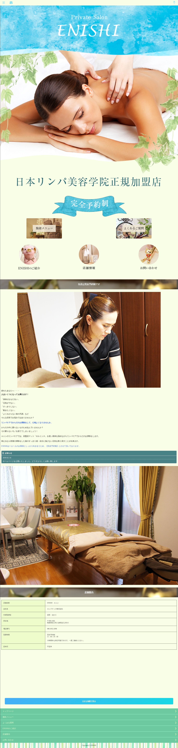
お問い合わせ (8, 740)
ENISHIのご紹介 (9, 728)
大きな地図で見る (89, 701)
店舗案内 (89, 592)
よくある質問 (8, 723)
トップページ (8, 711)
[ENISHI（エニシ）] (89, 24)
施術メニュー (8, 717)
